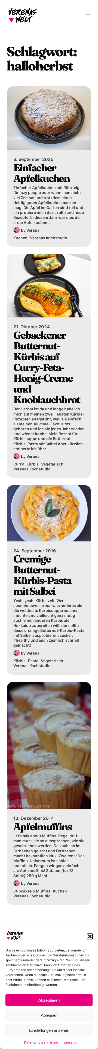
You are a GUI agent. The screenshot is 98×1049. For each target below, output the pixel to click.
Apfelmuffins (42, 826)
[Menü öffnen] (88, 16)
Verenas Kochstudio (48, 237)
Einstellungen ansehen (49, 1030)
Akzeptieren (49, 1000)
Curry (18, 464)
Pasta (33, 660)
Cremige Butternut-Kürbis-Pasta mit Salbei (42, 574)
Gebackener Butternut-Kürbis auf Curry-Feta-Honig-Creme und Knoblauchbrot (46, 367)
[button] (90, 936)
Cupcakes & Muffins (31, 891)
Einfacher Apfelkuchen (41, 173)
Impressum (69, 1042)
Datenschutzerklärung (41, 1042)
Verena (32, 230)
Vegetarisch (52, 464)
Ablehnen (49, 1015)
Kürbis (32, 464)
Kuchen (20, 237)
